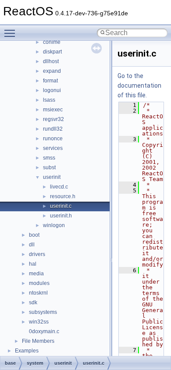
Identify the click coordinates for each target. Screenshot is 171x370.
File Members (38, 341)
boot (34, 235)
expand (52, 71)
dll (32, 245)
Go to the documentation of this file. (139, 85)
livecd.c (59, 187)
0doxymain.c (44, 331)
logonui (52, 90)
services (53, 148)
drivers (37, 254)
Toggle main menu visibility (11, 33)
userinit (52, 177)
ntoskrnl (38, 293)
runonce (53, 138)
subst (49, 167)
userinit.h (61, 216)
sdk (33, 302)
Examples (27, 351)
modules (39, 283)
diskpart (52, 52)
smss (49, 158)
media (36, 273)
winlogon (54, 225)
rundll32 (53, 129)
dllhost (51, 61)
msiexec (53, 110)
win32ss (39, 322)
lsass (49, 100)
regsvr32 (53, 119)
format (50, 81)
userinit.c (60, 206)
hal (32, 264)
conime (52, 42)
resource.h (62, 196)
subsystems (43, 312)
